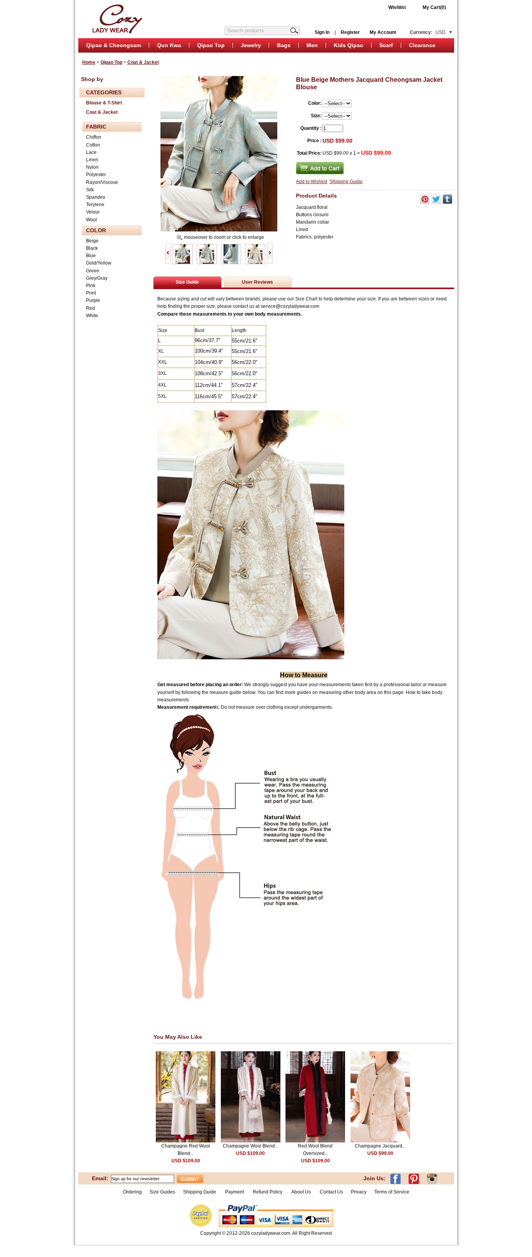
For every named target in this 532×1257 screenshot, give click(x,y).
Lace (91, 152)
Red (90, 308)
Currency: (428, 32)
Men (312, 45)
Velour (93, 212)
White (92, 315)
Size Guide (187, 282)
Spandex (95, 197)
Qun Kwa (169, 45)
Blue (91, 255)
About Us (301, 1192)
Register (350, 32)
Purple (93, 300)
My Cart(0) (434, 7)
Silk (90, 189)
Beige (92, 241)
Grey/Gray (96, 278)
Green (92, 271)
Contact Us (331, 1192)
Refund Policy (267, 1192)
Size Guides (162, 1192)
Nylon (92, 167)
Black (92, 248)
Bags (284, 45)
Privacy (358, 1192)
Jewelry (251, 45)
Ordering (132, 1192)
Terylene (95, 204)
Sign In (322, 32)
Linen (92, 159)
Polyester (96, 174)
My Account (383, 32)
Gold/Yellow (98, 263)
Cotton (93, 145)
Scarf (386, 45)
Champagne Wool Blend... (250, 1146)
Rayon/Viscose (102, 182)
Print (91, 293)
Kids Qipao (348, 45)
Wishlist (397, 7)
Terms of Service (391, 1192)
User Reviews (257, 282)
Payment (234, 1192)
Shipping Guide (346, 181)
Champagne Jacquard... (380, 1146)
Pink (90, 285)
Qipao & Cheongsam (113, 45)
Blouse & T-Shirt (104, 103)
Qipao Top (211, 45)
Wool (91, 219)
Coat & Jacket (143, 62)
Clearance (422, 45)
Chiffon (93, 137)
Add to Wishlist (311, 181)
